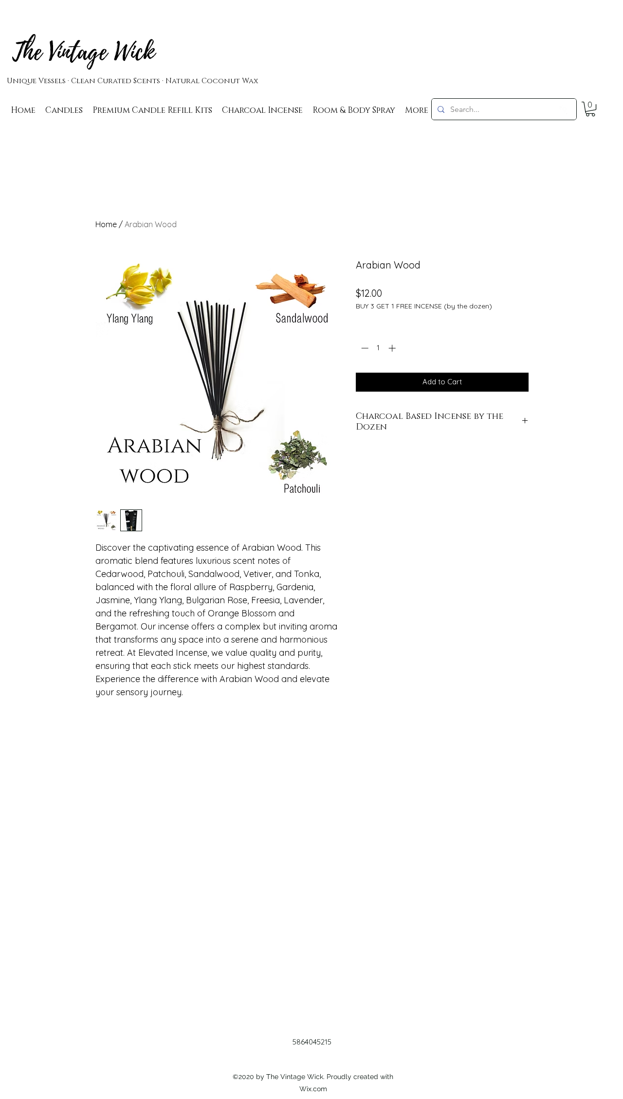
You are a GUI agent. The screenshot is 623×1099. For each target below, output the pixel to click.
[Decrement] (363, 348)
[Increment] (393, 348)
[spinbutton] (378, 348)
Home (106, 224)
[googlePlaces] (564, 110)
